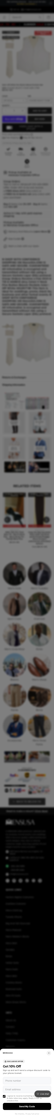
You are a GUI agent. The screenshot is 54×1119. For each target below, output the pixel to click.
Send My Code (27, 1106)
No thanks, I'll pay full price (27, 1114)
